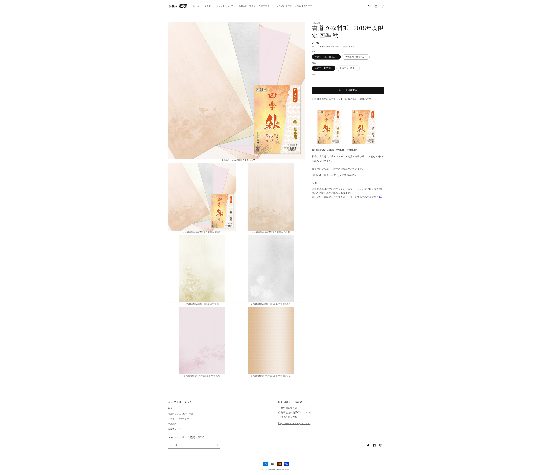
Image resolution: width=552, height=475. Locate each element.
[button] (207, 6)
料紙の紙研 (272, 469)
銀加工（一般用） (348, 68)
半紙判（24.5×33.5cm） (326, 57)
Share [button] (318, 183)
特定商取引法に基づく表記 (180, 413)
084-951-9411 (290, 416)
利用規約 (172, 423)
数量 (314, 74)
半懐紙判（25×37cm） (356, 57)
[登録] (217, 445)
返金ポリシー (174, 428)
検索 (170, 408)
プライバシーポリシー (178, 418)
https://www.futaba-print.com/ (294, 423)
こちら (380, 197)
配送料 (322, 46)
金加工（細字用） (323, 68)
